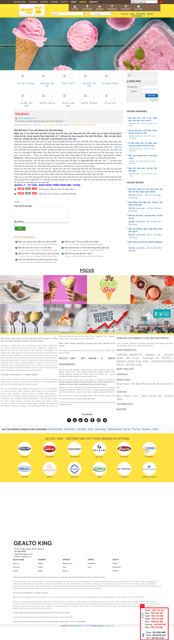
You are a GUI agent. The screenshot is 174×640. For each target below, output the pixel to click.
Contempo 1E (151, 358)
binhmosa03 (139, 161)
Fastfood (125, 9)
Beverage (112, 9)
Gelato (40, 570)
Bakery (99, 9)
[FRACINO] (124, 448)
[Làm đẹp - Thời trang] (26, 97)
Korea (126, 429)
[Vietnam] (160, 1)
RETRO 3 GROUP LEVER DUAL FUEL (145, 359)
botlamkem (141, 221)
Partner (15, 570)
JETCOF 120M (133, 364)
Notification (117, 567)
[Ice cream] (171, 299)
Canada (81, 429)
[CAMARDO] (49, 448)
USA (155, 429)
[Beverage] (171, 316)
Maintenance (67, 563)
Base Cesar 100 (125, 383)
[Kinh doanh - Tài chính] (89, 78)
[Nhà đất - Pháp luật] (47, 97)
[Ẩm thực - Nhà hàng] (26, 78)
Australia (69, 429)
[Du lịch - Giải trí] (68, 78)
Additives (122, 374)
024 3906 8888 (159, 632)
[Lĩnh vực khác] (110, 97)
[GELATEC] (99, 448)
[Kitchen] (171, 333)
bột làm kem (75, 141)
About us (16, 563)
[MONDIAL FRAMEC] (149, 468)
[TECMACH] (74, 468)
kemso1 (137, 123)
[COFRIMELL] (149, 448)
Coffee (74, 9)
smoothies (140, 247)
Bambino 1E (153, 354)
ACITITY (64, 2)
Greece (146, 429)
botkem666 (141, 234)
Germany (100, 429)
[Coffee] (171, 291)
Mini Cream (132, 358)
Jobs (89, 567)
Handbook (91, 563)
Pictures (116, 570)
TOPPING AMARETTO (129, 354)
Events (115, 563)
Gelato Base (124, 379)
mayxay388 (139, 149)
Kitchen (138, 9)
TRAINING (33, 2)
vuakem (137, 174)
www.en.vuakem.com (22, 556)
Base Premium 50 (146, 383)
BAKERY (122, 409)
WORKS (54, 2)
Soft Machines (125, 404)
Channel (16, 567)
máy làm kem (42, 169)
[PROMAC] (124, 468)
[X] (142, 606)
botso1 (140, 195)
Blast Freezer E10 (127, 395)
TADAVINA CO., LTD (81, 625)
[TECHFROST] (74, 448)
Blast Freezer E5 (151, 395)
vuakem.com (109, 625)
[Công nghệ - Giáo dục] (47, 78)
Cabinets (122, 391)
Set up (65, 570)
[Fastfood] (171, 325)
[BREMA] (25, 468)
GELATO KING (20, 2)
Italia (90, 429)
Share (16, 201)
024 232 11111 (158, 638)
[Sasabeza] (66, 113)
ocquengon (141, 208)
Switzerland (115, 429)
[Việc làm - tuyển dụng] (68, 97)
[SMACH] (49, 468)
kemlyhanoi (139, 136)
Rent (64, 567)
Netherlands (55, 429)
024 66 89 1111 (159, 635)
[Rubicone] (25, 448)
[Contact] (171, 349)
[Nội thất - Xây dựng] (89, 97)
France (136, 429)
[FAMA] (99, 468)
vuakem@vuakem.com (23, 554)
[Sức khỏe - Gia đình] (110, 78)
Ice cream (87, 9)
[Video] (171, 341)
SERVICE (44, 2)
